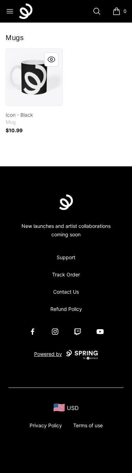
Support (66, 257)
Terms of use (88, 425)
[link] (34, 77)
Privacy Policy (46, 425)
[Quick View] (51, 59)
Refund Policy (66, 309)
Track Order (66, 274)
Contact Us (66, 292)
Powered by (48, 354)
